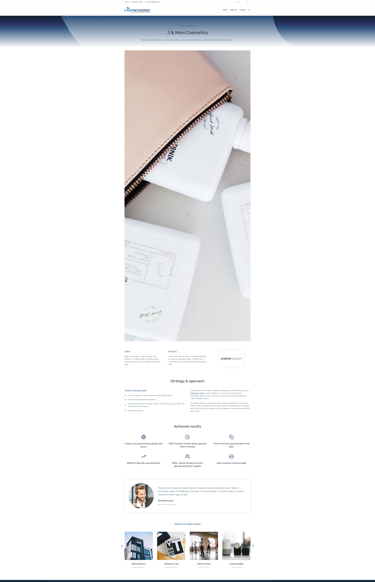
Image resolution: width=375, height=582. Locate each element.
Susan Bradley (236, 563)
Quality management (187, 26)
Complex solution (204, 567)
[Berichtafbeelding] (139, 546)
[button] (122, 546)
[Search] (247, 2)
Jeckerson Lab (171, 563)
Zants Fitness (204, 563)
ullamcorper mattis (197, 393)
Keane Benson (139, 563)
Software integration (171, 567)
